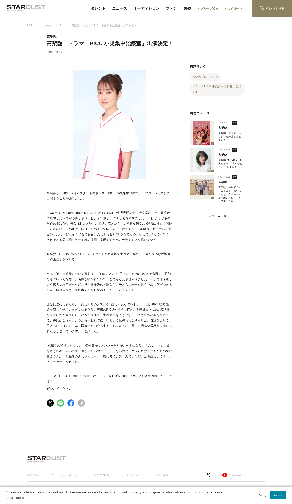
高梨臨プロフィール (205, 76)
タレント (98, 8)
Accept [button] (278, 495)
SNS (187, 8)
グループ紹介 (210, 8)
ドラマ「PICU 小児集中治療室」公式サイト (216, 89)
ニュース (119, 8)
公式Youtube (237, 474)
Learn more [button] (15, 497)
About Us (163, 475)
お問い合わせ (135, 475)
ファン (171, 8)
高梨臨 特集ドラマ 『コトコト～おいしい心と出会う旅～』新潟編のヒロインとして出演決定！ (229, 194)
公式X (215, 474)
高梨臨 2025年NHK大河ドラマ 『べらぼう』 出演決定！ (230, 164)
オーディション (146, 8)
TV (234, 123)
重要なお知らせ (103, 475)
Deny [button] (262, 495)
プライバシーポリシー (66, 475)
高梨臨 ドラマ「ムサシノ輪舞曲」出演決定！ (229, 136)
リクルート (235, 8)
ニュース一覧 (217, 215)
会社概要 (33, 475)
